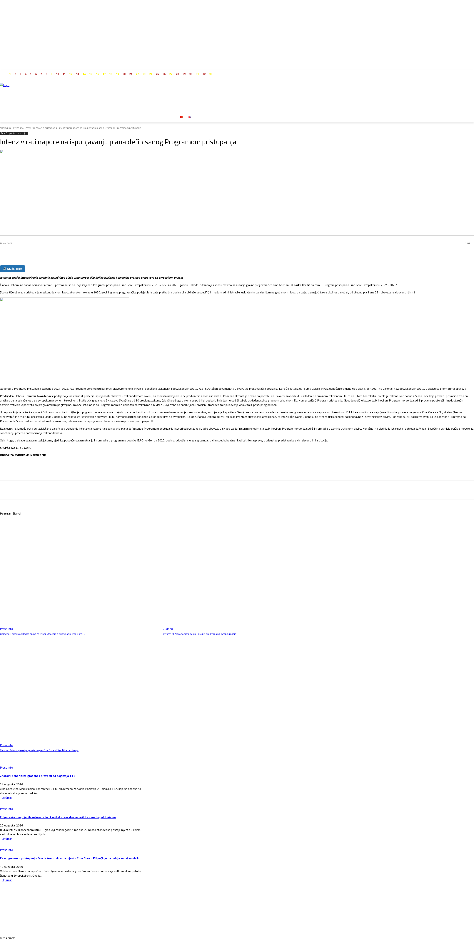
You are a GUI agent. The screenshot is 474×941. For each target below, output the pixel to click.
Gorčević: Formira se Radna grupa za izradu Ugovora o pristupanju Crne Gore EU (43, 634)
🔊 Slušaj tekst (12, 268)
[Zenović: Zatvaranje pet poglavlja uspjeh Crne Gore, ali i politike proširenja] (79, 691)
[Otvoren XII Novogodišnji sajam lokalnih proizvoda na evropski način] (242, 575)
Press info (18, 128)
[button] (197, 116)
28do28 (168, 628)
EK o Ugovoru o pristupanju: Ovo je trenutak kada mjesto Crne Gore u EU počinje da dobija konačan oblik (69, 858)
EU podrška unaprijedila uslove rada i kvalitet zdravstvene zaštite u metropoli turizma (58, 817)
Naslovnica (5, 128)
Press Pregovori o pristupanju (41, 128)
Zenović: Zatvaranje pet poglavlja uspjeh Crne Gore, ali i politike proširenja (39, 750)
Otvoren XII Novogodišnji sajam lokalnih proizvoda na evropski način (199, 634)
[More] (88, 253)
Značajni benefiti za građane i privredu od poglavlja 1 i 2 (37, 776)
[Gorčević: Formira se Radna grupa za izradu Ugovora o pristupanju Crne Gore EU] (79, 575)
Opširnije (7, 797)
